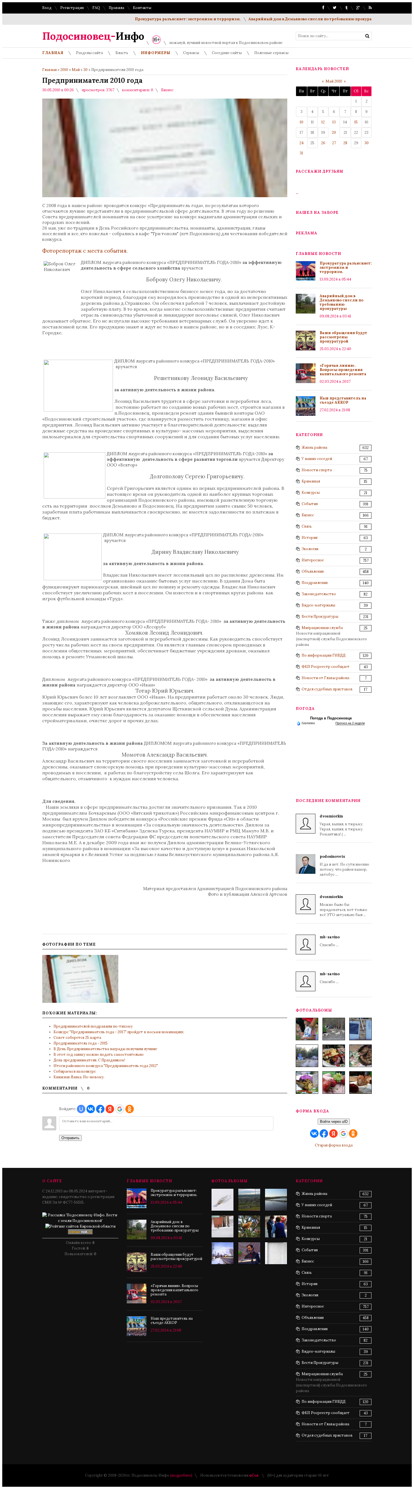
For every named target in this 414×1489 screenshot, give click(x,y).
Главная (49, 69)
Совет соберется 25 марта (77, 1037)
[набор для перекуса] (360, 1082)
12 (323, 122)
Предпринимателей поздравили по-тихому (93, 1026)
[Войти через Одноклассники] (129, 1109)
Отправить (70, 1138)
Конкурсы (311, 492)
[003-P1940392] (333, 1029)
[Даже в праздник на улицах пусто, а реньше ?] (222, 1253)
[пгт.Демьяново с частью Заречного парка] (249, 1199)
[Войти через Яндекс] (110, 1109)
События (310, 503)
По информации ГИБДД (324, 655)
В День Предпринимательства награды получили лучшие (105, 1048)
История (309, 537)
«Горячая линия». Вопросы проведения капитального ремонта (343, 369)
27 (334, 143)
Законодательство (319, 594)
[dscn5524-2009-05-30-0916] (276, 1226)
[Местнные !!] (222, 1226)
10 (301, 122)
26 (323, 143)
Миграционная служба (322, 627)
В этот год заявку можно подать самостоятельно (99, 1054)
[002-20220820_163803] (360, 1029)
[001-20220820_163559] (307, 1055)
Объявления (313, 571)
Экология (310, 548)
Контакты (142, 7)
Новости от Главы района (325, 677)
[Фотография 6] (249, 1226)
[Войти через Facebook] (100, 1109)
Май (76, 69)
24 (301, 143)
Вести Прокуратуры (320, 616)
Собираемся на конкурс (75, 1071)
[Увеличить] (80, 979)
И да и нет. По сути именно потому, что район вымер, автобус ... (344, 865)
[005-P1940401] (307, 1029)
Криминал (311, 481)
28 (345, 143)
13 (334, 122)
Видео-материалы (318, 605)
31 (301, 153)
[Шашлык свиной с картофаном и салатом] (333, 1055)
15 (356, 122)
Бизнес (167, 90)
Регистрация (72, 7)
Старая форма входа (334, 1145)
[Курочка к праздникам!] (360, 1055)
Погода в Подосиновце (331, 718)
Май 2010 (334, 81)
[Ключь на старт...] (222, 1199)
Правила (116, 7)
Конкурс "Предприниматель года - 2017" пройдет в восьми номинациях (119, 1032)
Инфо (93, 36)
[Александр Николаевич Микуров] (249, 1253)
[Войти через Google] (119, 1109)
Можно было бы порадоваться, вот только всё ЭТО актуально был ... (343, 905)
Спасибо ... (330, 941)
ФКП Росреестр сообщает (326, 666)
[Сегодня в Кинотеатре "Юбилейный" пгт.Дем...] (276, 1253)
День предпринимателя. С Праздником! (89, 1060)
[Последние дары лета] (333, 1082)
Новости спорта (317, 470)
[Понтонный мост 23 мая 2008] (276, 1199)
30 (85, 69)
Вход (47, 7)
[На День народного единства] (307, 1082)
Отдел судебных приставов (327, 689)
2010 (64, 69)
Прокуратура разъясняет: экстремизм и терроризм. (163, 19)
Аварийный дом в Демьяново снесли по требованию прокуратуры (291, 19)
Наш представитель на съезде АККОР (343, 400)
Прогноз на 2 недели (350, 723)
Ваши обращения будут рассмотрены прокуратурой (343, 337)
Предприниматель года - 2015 (81, 1043)
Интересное (313, 560)
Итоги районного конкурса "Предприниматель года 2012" (106, 1065)
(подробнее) (181, 1475)
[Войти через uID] (81, 1109)
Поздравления (315, 582)
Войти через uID (334, 1121)
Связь (307, 526)
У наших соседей (317, 458)
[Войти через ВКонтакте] (90, 1109)
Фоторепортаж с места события (84, 250)
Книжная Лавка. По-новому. (79, 1077)
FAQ (96, 7)
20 (334, 132)
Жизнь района (314, 447)
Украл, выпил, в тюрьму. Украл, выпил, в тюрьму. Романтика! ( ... (341, 825)
